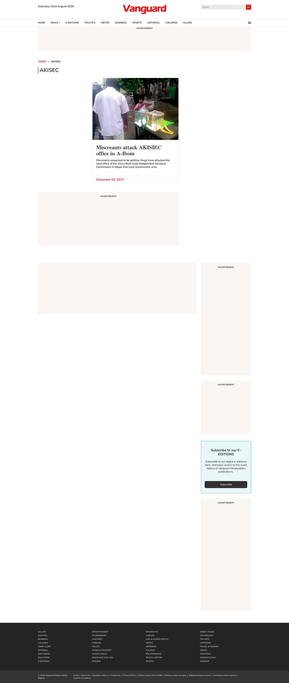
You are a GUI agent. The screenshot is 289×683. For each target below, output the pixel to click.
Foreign (96, 643)
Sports (137, 22)
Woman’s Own (208, 657)
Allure (42, 631)
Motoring (151, 646)
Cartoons (205, 643)
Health (96, 646)
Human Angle (99, 654)
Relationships (153, 654)
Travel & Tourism (209, 646)
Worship (204, 661)
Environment (99, 635)
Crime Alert (44, 646)
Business (121, 22)
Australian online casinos (224, 675)
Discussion (44, 654)
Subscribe (226, 484)
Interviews (152, 631)
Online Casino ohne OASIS (150, 675)
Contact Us (116, 675)
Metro (105, 22)
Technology (206, 635)
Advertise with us (100, 675)
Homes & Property (102, 650)
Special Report (154, 657)
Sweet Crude (207, 631)
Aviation (42, 635)
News (54, 22)
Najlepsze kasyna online (200, 675)
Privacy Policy (129, 675)
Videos (203, 650)
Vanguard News (144, 9)
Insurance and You (102, 657)
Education (44, 657)
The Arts (204, 639)
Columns (171, 22)
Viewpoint (205, 654)
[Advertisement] (226, 319)
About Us (85, 675)
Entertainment (100, 631)
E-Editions (43, 661)
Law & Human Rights (157, 639)
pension (96, 661)
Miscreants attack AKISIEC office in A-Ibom (128, 150)
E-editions (72, 22)
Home (41, 22)
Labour (150, 635)
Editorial (154, 22)
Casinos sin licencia (82, 678)
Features (97, 639)
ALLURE (187, 22)
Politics (90, 22)
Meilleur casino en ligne (175, 675)
